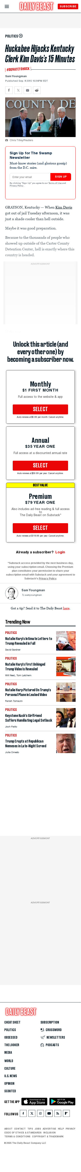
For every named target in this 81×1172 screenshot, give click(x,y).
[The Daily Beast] (36, 7)
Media (8, 1052)
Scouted (10, 1091)
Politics (10, 1030)
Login (60, 552)
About (8, 1128)
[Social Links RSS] (57, 1114)
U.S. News (10, 1076)
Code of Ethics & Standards (23, 1132)
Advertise (49, 1128)
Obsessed (10, 1037)
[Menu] (10, 6)
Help (61, 1128)
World (8, 1061)
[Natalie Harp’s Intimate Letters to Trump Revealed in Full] (66, 649)
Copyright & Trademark (48, 1136)
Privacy (71, 1128)
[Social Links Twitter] (31, 1114)
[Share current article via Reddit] (36, 90)
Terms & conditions (17, 1136)
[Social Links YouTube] (49, 1114)
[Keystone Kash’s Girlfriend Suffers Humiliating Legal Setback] (66, 726)
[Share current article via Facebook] (9, 90)
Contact (20, 1128)
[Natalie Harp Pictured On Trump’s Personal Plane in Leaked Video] (66, 700)
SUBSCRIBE (68, 6)
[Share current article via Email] (27, 90)
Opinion (9, 1083)
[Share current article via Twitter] (18, 90)
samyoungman (33, 595)
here (66, 608)
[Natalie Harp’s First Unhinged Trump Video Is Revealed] (66, 675)
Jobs (38, 1128)
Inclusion (49, 1132)
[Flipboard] (66, 1114)
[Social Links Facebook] (23, 1114)
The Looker (11, 1045)
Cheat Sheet (12, 1022)
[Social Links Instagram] (40, 1114)
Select (40, 409)
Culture (10, 1068)
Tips (30, 1128)
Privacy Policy (17, 186)
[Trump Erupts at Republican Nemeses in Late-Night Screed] (66, 752)
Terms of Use (55, 183)
